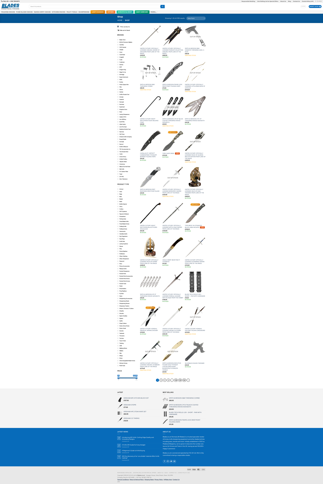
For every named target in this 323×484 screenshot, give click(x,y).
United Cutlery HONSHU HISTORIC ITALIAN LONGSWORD (195, 329)
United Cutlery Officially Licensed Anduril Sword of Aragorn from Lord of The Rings (150, 51)
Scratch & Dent (125, 12)
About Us (283, 1)
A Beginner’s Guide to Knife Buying (133, 450)
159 (180, 380)
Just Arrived (142, 12)
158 (176, 380)
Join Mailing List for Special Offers (267, 1)
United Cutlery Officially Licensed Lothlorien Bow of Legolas (195, 86)
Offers (111, 12)
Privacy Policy (159, 479)
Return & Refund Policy (137, 479)
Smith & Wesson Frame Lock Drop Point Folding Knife (172, 85)
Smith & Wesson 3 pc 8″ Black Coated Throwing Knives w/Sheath (172, 120)
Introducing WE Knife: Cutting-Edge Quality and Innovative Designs (138, 438)
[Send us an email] (320, 1)
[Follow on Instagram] (317, 1)
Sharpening (83, 12)
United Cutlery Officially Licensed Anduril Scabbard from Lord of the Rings (150, 364)
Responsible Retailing (248, 1)
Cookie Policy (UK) (308, 1)
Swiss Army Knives (42, 12)
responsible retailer (183, 455)
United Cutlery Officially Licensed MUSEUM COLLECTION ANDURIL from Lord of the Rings (172, 51)
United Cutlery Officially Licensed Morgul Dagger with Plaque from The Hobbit (172, 296)
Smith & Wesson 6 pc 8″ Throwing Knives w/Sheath (150, 295)
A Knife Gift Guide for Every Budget (133, 445)
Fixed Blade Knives (24, 12)
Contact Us (296, 1)
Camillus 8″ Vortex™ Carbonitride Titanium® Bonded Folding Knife (148, 154)
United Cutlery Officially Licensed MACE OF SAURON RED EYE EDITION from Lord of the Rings (195, 155)
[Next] (188, 380)
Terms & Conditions (123, 479)
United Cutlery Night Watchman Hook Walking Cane (149, 120)
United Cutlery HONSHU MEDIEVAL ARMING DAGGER (149, 329)
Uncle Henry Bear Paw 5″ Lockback (171, 261)
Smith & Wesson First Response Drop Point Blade (149, 190)
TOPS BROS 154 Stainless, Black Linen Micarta (194, 226)
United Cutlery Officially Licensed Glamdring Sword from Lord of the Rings (194, 261)
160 (184, 380)
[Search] (162, 6)
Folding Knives (8, 12)
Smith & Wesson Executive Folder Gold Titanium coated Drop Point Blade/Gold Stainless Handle (171, 366)
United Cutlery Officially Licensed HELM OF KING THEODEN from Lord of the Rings (194, 192)
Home (119, 20)
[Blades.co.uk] (13, 6)
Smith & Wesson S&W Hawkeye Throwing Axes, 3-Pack (194, 50)
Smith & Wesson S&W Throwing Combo (147, 85)
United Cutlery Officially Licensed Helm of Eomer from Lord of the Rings (149, 261)
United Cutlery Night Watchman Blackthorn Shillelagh (148, 227)
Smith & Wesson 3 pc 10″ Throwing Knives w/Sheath (195, 119)
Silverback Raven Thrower (194, 363)
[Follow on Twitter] (319, 1)
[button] (303, 6)
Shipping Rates (149, 479)
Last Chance (98, 12)
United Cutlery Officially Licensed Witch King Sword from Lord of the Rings (172, 227)
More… (154, 12)
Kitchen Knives (58, 12)
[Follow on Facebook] (315, 1)
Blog (289, 1)
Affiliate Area (168, 479)
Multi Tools (72, 12)
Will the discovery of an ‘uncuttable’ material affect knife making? (140, 457)
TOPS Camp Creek (170, 153)
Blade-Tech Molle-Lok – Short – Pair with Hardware (195, 295)
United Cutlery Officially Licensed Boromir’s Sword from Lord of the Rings (171, 191)
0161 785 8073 (15, 1)
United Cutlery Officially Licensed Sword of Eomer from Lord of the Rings (171, 330)
